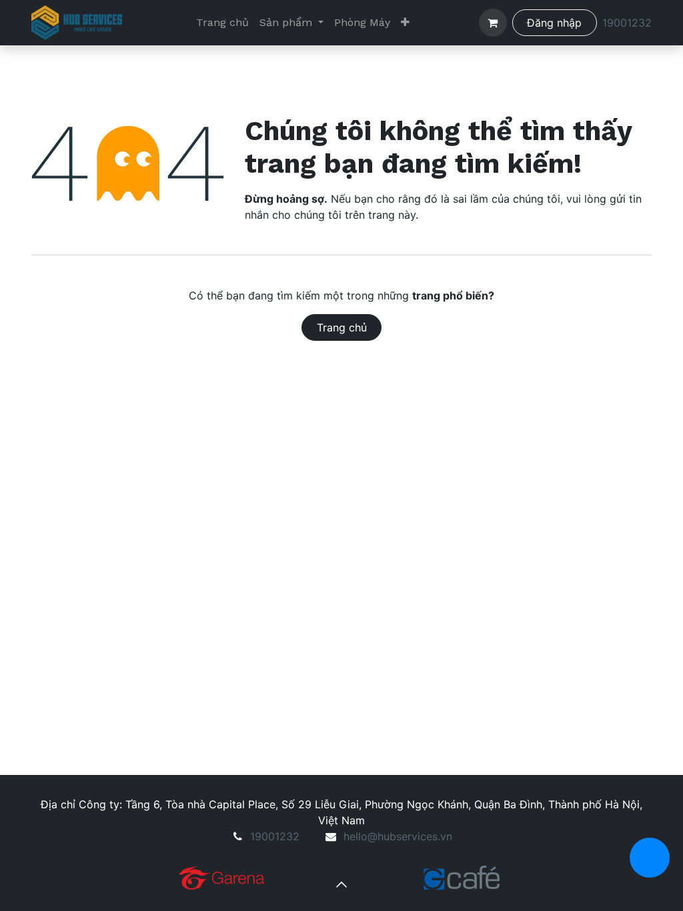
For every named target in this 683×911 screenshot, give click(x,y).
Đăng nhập (554, 22)
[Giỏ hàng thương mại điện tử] (493, 23)
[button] (341, 884)
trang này (392, 214)
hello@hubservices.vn (398, 836)
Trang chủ (342, 327)
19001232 (627, 22)
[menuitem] (222, 22)
